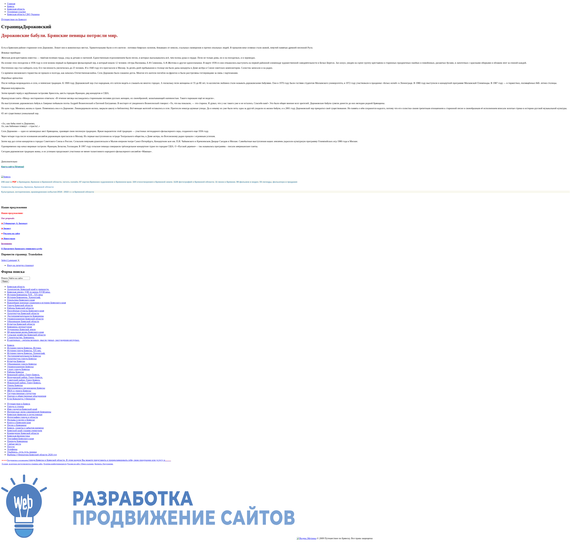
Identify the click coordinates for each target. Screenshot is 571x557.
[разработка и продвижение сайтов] (149, 538)
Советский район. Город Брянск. (23, 380)
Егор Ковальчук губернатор (21, 398)
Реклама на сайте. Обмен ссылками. (80, 464)
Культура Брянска (16, 361)
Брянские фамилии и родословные (24, 414)
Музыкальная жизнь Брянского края (25, 332)
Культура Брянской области (21, 324)
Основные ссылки (16, 11)
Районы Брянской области (20, 308)
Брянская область (16, 9)
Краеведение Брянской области (23, 433)
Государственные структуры (21, 393)
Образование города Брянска (22, 364)
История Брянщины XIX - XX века (25, 294)
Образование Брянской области (23, 321)
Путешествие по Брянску (14, 19)
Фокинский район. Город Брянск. (24, 382)
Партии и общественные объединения (26, 396)
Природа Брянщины (17, 441)
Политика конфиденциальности (55, 464)
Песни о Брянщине (16, 425)
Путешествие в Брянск (18, 404)
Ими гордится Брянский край (22, 409)
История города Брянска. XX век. (24, 350)
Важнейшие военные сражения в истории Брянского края (36, 302)
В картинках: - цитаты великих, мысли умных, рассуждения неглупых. (43, 340)
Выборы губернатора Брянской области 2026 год (32, 454)
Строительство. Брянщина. (20, 337)
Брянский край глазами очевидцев (24, 430)
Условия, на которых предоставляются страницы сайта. (22, 464)
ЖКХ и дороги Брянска (19, 390)
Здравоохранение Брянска (20, 366)
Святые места (14, 444)
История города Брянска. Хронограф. (26, 353)
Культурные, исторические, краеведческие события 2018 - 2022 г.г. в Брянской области (47, 192)
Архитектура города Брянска (22, 358)
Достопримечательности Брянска (24, 356)
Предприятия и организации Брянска (26, 388)
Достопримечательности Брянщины (25, 316)
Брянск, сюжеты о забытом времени (25, 428)
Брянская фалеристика (18, 436)
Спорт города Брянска (18, 369)
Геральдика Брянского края (21, 300)
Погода (11, 446)
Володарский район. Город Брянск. (25, 377)
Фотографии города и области (22, 417)
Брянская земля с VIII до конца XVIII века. (28, 292)
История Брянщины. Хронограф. (24, 297)
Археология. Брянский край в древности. (28, 289)
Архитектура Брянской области (23, 313)
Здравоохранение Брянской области (25, 318)
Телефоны (12, 449)
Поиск (4, 278)
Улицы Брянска (15, 385)
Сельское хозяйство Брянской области (26, 335)
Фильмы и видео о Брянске (21, 420)
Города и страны (15, 406)
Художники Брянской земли (21, 329)
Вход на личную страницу (20, 265)
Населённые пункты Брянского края (25, 310)
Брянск (10, 6)
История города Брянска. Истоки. (24, 348)
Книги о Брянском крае (19, 422)
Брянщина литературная (19, 326)
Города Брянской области (20, 305)
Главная (11, 3)
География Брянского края (20, 438)
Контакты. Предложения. (104, 464)
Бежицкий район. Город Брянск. (23, 374)
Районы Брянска (15, 372)
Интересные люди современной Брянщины (29, 412)
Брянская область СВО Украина (23, 14)
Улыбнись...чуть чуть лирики (22, 452)
